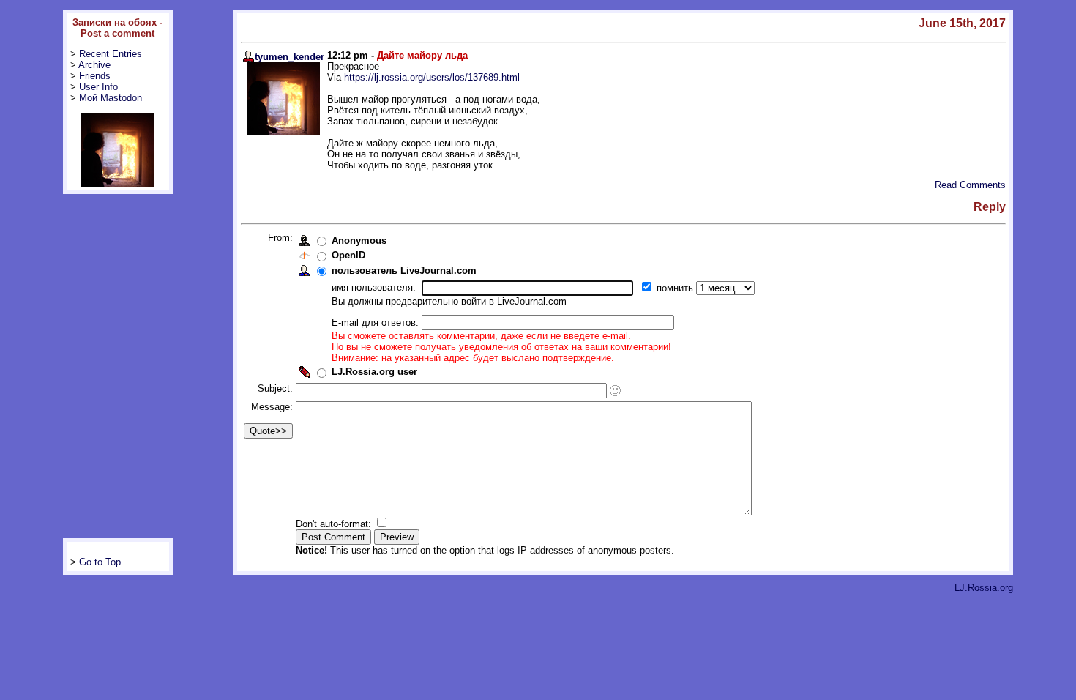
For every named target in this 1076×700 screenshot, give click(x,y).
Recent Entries (110, 53)
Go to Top (100, 561)
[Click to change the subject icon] (615, 390)
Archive (94, 64)
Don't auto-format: (335, 523)
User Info (98, 86)
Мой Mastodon (110, 97)
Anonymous (359, 240)
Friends (95, 75)
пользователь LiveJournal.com (404, 270)
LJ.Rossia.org (983, 587)
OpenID (348, 255)
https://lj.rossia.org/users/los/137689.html (432, 77)
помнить (676, 288)
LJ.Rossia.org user (374, 371)
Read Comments (970, 184)
